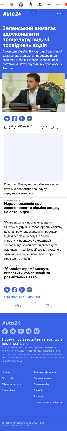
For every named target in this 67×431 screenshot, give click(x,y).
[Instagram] (37, 331)
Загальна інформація (45, 372)
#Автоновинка (14, 297)
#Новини (34, 297)
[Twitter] (13, 331)
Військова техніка (11, 384)
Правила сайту (41, 384)
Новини (6, 372)
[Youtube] (21, 331)
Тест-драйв (8, 378)
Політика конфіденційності (48, 402)
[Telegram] (29, 331)
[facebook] (14, 118)
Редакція (38, 390)
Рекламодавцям (42, 378)
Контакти (38, 396)
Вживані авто (9, 390)
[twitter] (22, 118)
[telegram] (7, 118)
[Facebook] (5, 331)
